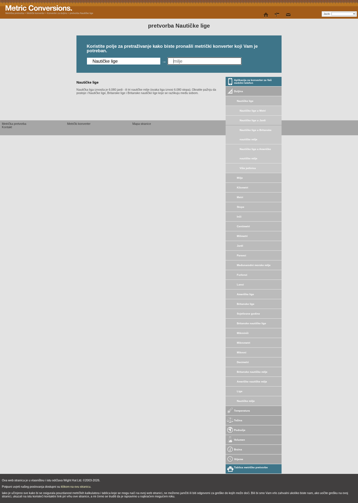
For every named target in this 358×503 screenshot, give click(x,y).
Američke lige (245, 294)
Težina (238, 420)
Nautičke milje (246, 400)
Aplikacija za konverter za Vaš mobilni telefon (253, 81)
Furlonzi (242, 274)
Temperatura (242, 410)
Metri (240, 197)
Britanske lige (245, 303)
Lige (239, 391)
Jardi (240, 245)
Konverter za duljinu (57, 13)
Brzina (238, 449)
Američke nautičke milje (252, 381)
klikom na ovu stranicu (75, 486)
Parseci (241, 255)
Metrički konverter (36, 13)
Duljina (238, 91)
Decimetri (243, 362)
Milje (240, 177)
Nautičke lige (245, 100)
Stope (240, 206)
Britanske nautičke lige (251, 323)
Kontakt (7, 127)
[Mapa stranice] (277, 15)
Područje (239, 430)
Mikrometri (243, 342)
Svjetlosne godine (248, 313)
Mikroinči (243, 333)
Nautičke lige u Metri (253, 110)
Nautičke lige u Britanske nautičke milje (255, 135)
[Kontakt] (288, 15)
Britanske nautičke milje (252, 371)
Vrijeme (238, 459)
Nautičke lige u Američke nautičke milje (255, 154)
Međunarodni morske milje (254, 265)
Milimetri (242, 236)
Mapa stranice (141, 123)
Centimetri (243, 226)
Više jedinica (248, 168)
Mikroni (241, 352)
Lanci (240, 284)
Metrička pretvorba (14, 13)
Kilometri (242, 187)
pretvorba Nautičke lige (81, 13)
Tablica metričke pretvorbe (251, 467)
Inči (239, 216)
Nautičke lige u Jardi (253, 120)
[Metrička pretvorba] (266, 15)
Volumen (239, 439)
